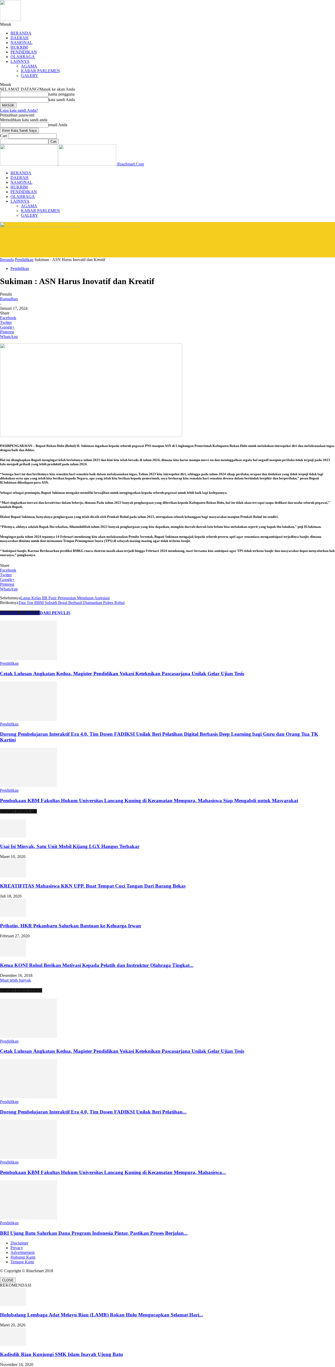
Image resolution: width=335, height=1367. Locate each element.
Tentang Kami (22, 1262)
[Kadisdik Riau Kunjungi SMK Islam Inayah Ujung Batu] (13, 1344)
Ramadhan (9, 299)
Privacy (16, 1248)
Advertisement (22, 1252)
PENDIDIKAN (23, 52)
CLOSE (8, 1280)
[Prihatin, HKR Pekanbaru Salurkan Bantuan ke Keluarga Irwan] (13, 915)
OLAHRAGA (22, 56)
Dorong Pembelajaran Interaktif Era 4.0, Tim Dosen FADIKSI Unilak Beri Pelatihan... (93, 1112)
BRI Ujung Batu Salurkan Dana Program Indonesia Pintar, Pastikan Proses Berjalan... (94, 1233)
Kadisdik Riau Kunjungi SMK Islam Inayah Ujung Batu (61, 1354)
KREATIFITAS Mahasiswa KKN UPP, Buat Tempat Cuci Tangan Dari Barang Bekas (93, 886)
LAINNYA (20, 61)
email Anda (57, 125)
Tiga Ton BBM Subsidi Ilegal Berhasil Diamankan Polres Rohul (71, 602)
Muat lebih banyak (15, 980)
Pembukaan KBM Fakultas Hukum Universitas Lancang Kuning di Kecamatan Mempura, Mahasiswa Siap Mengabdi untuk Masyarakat (149, 800)
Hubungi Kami (22, 1257)
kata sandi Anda (61, 99)
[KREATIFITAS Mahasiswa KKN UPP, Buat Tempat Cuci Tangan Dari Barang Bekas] (13, 876)
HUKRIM (19, 47)
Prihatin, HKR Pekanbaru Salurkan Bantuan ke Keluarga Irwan (70, 925)
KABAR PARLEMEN (40, 71)
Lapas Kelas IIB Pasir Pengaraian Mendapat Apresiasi (65, 598)
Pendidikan (24, 259)
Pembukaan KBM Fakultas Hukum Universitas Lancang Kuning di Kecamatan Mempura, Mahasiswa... (113, 1172)
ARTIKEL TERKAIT (20, 613)
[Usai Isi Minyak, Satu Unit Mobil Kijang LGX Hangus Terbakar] (13, 836)
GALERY (29, 75)
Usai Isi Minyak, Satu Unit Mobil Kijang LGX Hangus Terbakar (69, 846)
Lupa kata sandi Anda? (19, 110)
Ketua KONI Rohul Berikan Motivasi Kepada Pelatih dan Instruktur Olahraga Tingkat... (96, 965)
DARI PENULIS (55, 613)
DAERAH (19, 38)
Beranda (7, 259)
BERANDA (20, 33)
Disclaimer (19, 1243)
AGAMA (29, 66)
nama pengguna (61, 94)
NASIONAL (21, 42)
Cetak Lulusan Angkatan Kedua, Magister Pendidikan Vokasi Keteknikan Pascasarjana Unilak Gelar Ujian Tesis (122, 673)
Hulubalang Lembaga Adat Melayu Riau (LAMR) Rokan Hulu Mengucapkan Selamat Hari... (101, 1315)
